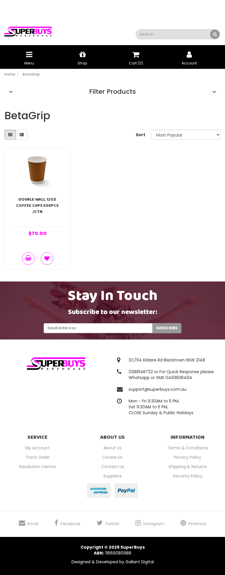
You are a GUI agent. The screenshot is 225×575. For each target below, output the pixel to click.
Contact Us (112, 467)
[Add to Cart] (28, 258)
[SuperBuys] (28, 30)
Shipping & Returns (187, 467)
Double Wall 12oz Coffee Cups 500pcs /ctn (37, 205)
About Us (112, 448)
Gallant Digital (139, 562)
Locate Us (112, 457)
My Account (37, 448)
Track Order (37, 457)
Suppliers (112, 476)
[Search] (215, 34)
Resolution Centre (37, 467)
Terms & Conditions (187, 448)
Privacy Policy (187, 457)
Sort (140, 135)
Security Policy (187, 476)
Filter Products (112, 91)
